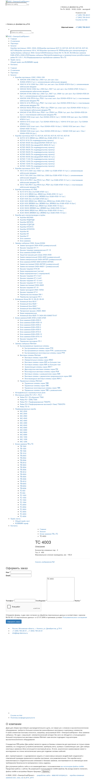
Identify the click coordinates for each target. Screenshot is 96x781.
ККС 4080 (23, 423)
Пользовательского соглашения (75, 617)
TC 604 (22, 493)
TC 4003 (23, 514)
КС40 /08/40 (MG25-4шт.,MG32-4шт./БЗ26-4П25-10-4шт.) (42, 210)
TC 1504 (23, 502)
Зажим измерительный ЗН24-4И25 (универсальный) (40, 257)
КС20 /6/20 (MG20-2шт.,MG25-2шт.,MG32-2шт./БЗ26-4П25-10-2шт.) (46, 201)
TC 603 (22, 490)
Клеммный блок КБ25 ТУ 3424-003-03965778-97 (38, 315)
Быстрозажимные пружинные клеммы (34, 346)
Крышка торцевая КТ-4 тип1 (30, 276)
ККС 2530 (23, 411)
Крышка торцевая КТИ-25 (30, 269)
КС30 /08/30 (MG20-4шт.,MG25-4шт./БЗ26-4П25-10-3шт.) (42, 205)
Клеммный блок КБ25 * (28, 304)
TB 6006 (23, 488)
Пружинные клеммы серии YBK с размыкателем (43, 390)
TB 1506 (23, 451)
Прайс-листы (15, 60)
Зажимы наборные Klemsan (40, 55)
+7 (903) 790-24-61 (83, 17)
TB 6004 (23, 486)
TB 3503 (23, 465)
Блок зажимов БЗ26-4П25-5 (30, 320)
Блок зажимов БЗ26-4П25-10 (31, 322)
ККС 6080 (23, 430)
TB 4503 (23, 474)
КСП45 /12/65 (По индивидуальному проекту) (37, 166)
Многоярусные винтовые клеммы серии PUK (42, 371)
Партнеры (14, 43)
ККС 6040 (23, 425)
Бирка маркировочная (28, 313)
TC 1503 (23, 500)
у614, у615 (29, 777)
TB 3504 (23, 467)
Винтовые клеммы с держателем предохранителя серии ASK (48, 376)
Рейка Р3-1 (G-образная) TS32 (32, 397)
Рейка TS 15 (24, 406)
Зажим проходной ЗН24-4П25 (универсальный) (38, 245)
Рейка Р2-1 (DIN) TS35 (28, 399)
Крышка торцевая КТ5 (28, 339)
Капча (78, 600)
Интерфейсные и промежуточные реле (66, 55)
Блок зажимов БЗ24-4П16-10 (31, 336)
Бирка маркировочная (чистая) (32, 271)
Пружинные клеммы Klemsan (31, 381)
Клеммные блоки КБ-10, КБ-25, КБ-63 (60, 52)
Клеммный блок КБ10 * (28, 301)
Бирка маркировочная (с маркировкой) (35, 273)
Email (8, 575)
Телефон (10, 600)
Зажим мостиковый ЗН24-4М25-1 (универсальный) (39, 266)
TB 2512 (23, 462)
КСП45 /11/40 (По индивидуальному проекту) (37, 159)
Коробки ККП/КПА (26, 222)
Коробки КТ (24, 236)
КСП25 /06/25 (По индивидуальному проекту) (37, 149)
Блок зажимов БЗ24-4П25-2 (30, 325)
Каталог (14, 45)
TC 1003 (23, 495)
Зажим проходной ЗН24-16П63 (32, 290)
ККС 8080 (23, 434)
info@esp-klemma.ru (20, 633)
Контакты (14, 64)
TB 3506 (23, 469)
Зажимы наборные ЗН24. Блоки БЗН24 (31, 52)
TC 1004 (23, 497)
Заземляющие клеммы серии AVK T (38, 367)
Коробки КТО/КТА (26, 226)
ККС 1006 (23, 437)
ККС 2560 (23, 416)
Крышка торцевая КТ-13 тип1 (31, 280)
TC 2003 (23, 504)
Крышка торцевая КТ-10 (29, 287)
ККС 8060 (23, 432)
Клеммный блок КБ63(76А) (30, 308)
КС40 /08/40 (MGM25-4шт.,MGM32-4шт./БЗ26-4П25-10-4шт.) (43, 212)
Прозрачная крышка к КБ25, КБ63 (33, 311)
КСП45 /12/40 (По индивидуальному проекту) (37, 161)
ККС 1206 (23, 441)
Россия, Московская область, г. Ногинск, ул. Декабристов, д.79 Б (37, 628)
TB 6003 (23, 483)
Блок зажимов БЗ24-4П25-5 (30, 329)
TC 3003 (23, 509)
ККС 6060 (23, 427)
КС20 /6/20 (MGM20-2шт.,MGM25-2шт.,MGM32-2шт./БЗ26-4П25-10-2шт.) (48, 203)
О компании (15, 41)
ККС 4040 (23, 418)
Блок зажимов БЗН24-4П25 (30, 252)
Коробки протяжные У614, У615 (28, 50)
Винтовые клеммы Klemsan (30, 355)
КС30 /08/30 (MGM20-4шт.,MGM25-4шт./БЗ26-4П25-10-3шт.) (43, 208)
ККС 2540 (23, 413)
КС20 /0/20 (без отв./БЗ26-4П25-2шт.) (34, 198)
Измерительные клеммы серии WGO (39, 360)
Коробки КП (24, 234)
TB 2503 (23, 455)
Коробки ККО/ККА (26, 217)
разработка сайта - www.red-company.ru (52, 775)
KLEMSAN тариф (31, 62)
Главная (14, 38)
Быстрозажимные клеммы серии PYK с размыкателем (45, 350)
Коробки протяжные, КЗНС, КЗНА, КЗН (25, 48)
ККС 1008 (23, 439)
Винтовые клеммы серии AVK (36, 357)
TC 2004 (23, 507)
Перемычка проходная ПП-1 (31, 297)
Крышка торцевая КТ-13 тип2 (31, 283)
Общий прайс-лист (18, 62)
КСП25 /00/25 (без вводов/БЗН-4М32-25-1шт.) (37, 145)
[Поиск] (28, 4)
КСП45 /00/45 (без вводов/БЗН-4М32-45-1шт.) (37, 156)
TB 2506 (23, 460)
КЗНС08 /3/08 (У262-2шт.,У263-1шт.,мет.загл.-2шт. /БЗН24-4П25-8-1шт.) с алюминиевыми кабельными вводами (43, 80)
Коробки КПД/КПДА (27, 219)
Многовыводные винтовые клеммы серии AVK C (43, 378)
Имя (8, 572)
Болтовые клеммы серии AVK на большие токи (43, 364)
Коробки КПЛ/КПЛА (27, 229)
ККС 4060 (23, 420)
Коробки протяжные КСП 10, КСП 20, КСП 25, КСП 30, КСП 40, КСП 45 (42, 135)
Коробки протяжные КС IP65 (51, 50)
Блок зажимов (25, 238)
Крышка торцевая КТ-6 (28, 292)
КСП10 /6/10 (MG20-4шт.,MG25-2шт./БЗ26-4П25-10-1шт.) (42, 138)
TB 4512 (23, 481)
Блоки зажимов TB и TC (57, 57)
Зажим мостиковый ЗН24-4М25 (32, 285)
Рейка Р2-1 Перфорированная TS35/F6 (35, 402)
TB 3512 (23, 472)
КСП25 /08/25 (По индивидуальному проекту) (37, 147)
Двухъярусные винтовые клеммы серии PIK (41, 369)
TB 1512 (23, 453)
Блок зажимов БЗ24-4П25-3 (30, 327)
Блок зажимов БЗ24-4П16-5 (30, 332)
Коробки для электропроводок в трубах (30, 215)
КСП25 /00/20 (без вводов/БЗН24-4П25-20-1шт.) (38, 142)
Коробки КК (24, 231)
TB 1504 (23, 448)
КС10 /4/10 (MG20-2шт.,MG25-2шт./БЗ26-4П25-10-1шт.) (41, 194)
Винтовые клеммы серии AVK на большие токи (43, 362)
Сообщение (41, 600)
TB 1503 (23, 446)
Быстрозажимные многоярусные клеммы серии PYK (45, 353)
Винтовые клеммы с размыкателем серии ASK (42, 374)
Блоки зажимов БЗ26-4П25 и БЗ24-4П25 (30, 318)
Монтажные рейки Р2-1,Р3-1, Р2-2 (28, 395)
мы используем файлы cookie (72, 766)
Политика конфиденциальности (23, 717)
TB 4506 (23, 479)
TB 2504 (23, 458)
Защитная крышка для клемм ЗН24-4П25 (36, 255)
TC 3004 (23, 511)
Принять (46, 771)
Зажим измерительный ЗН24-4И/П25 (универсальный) (41, 259)
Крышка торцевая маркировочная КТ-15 (35, 250)
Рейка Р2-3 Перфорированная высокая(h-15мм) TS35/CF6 (42, 404)
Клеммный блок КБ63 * (28, 306)
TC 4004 (23, 516)
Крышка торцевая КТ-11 (29, 248)
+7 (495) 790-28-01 (83, 15)
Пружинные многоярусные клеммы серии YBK (42, 388)
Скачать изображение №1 (45, 562)
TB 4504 (23, 476)
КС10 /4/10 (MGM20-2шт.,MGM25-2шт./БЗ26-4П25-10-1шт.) (42, 196)
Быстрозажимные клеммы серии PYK (39, 348)
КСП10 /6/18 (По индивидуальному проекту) (37, 140)
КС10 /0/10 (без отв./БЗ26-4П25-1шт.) (34, 191)
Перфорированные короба (37, 57)
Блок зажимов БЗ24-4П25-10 (31, 334)
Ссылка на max (81, 19)
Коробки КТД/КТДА (27, 224)
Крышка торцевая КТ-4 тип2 (30, 278)
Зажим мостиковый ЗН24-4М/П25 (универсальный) (39, 264)
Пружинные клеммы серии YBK (37, 383)
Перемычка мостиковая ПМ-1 (31, 294)
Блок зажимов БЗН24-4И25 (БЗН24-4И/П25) (37, 262)
